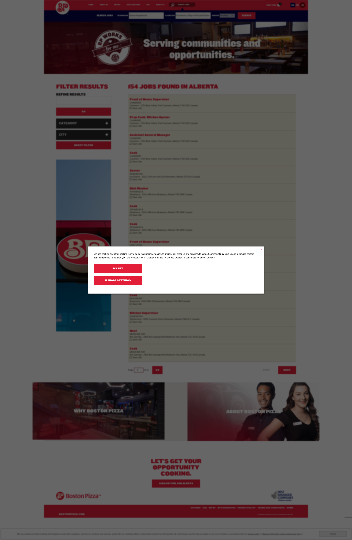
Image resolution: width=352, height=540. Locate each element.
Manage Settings (118, 280)
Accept (117, 268)
